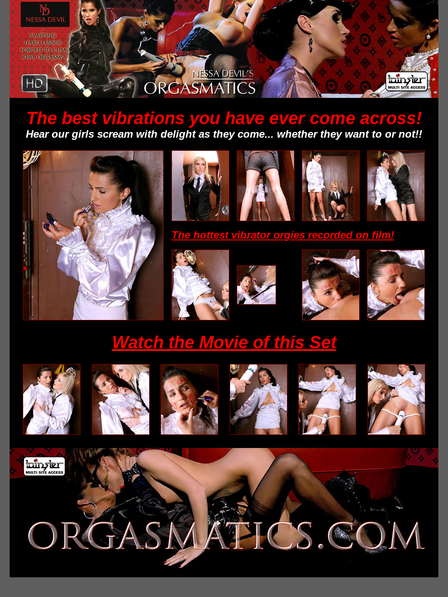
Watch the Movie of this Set (224, 342)
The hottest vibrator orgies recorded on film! (283, 235)
